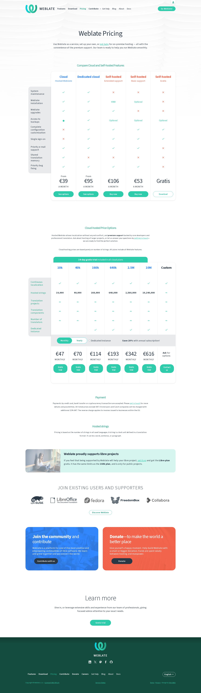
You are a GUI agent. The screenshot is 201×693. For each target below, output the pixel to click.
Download (72, 8)
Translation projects (37, 302)
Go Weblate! (167, 8)
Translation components (37, 311)
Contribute (94, 8)
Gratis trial (60, 368)
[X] (95, 662)
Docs (129, 8)
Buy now (113, 194)
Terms (152, 683)
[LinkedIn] (90, 662)
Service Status (100, 683)
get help (104, 44)
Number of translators (36, 321)
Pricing (83, 8)
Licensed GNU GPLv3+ (52, 683)
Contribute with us (46, 561)
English (167, 674)
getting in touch (141, 238)
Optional (113, 120)
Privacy (158, 683)
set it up (142, 460)
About (121, 8)
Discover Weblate (100, 512)
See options (63, 194)
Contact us (167, 368)
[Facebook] (106, 662)
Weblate (47, 8)
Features (61, 8)
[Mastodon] (100, 662)
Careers (85, 674)
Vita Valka (172, 683)
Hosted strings (38, 292)
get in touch (135, 403)
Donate (121, 561)
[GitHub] (111, 662)
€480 (113, 101)
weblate (100, 655)
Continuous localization (37, 283)
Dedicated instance (36, 330)
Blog (114, 8)
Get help (105, 8)
